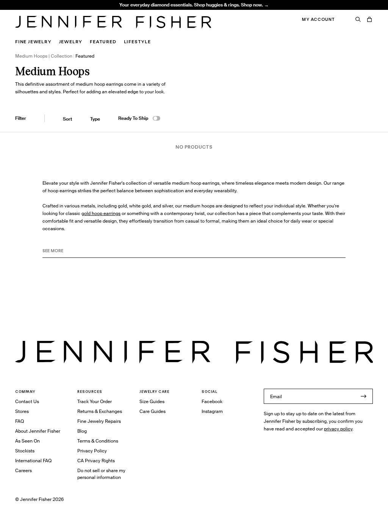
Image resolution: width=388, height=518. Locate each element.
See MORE (52, 250)
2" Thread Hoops (114, 13)
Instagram (212, 411)
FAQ (19, 421)
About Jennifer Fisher (37, 431)
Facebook (212, 401)
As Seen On (27, 440)
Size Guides (151, 401)
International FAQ (33, 460)
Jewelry (71, 41)
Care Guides (152, 411)
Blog (82, 431)
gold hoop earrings (100, 213)
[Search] (358, 19)
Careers (23, 470)
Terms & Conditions (97, 440)
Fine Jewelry (33, 41)
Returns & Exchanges (99, 411)
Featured (103, 41)
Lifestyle (137, 41)
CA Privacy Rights (96, 460)
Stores (22, 411)
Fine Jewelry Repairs (99, 421)
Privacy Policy (92, 450)
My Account (318, 19)
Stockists (24, 450)
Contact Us (27, 401)
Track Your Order (94, 401)
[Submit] (363, 396)
